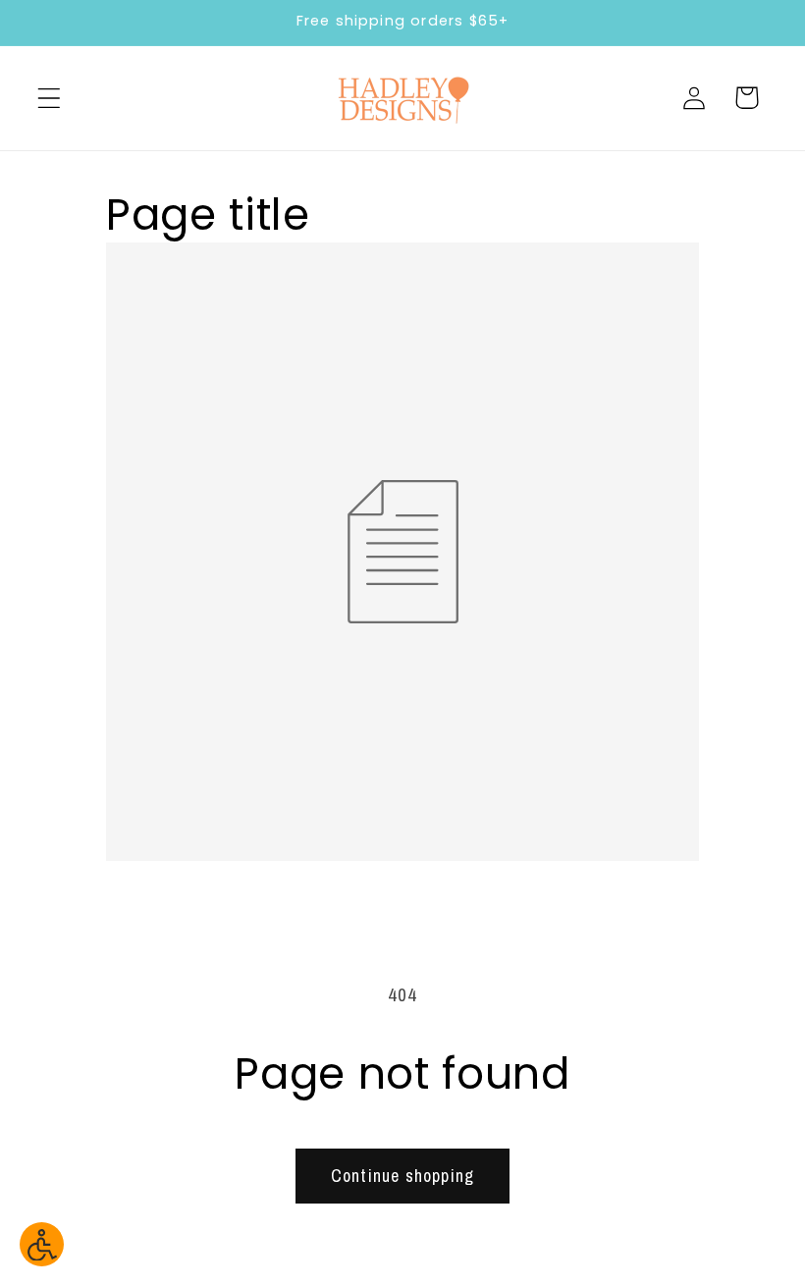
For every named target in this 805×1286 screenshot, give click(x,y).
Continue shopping (402, 1175)
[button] (50, 98)
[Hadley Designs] (402, 98)
